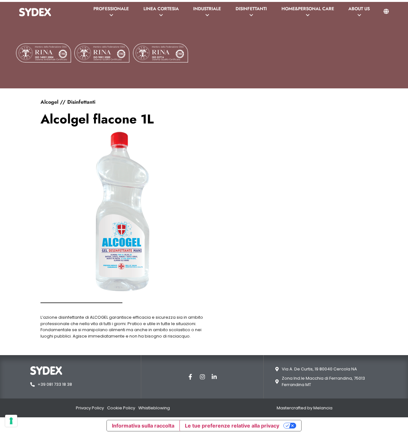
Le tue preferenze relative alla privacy (232, 425)
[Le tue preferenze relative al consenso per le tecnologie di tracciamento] (11, 421)
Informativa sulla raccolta (143, 425)
